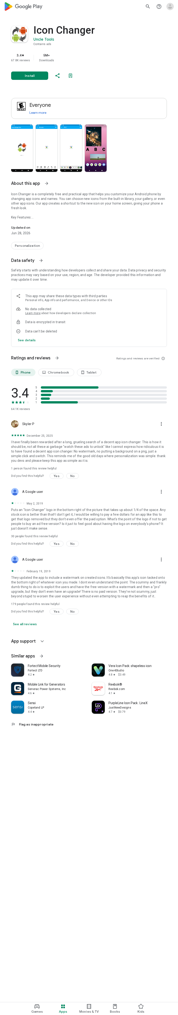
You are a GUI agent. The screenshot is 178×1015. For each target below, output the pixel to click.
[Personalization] (27, 245)
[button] (22, 148)
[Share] (57, 75)
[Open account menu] (170, 6)
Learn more (37, 113)
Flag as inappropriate (32, 724)
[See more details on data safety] (27, 340)
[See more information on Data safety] (41, 260)
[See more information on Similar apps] (41, 656)
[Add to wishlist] (70, 75)
